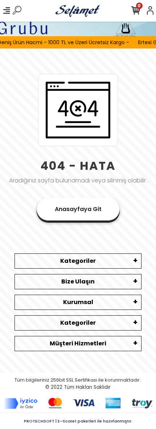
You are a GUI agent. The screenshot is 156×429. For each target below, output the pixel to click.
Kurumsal (78, 302)
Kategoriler (78, 261)
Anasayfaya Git (78, 209)
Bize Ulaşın (78, 281)
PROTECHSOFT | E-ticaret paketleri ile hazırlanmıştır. (78, 421)
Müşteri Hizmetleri (78, 343)
